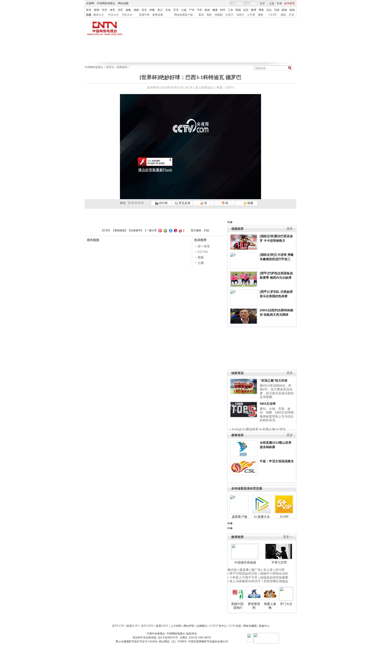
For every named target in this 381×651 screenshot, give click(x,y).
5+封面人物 (267, 429)
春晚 (128, 9)
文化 (168, 9)
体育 (112, 9)
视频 (201, 257)
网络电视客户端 (183, 14)
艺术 (176, 9)
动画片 (240, 14)
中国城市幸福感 (245, 562)
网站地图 (123, 3)
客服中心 (264, 625)
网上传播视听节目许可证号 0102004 (136, 641)
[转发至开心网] (159, 230)
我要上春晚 (270, 606)
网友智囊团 (250, 625)
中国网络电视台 (106, 3)
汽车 (199, 9)
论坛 (269, 9)
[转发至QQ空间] (164, 230)
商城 (238, 9)
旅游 (207, 9)
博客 (261, 9)
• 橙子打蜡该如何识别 (242, 573)
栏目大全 (113, 14)
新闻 (96, 9)
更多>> (288, 536)
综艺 (120, 9)
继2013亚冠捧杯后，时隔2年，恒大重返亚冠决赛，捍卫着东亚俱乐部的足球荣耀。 (277, 391)
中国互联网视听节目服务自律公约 (208, 641)
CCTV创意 (235, 625)
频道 (283, 14)
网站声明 (188, 625)
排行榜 (163, 203)
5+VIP (284, 516)
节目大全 (127, 14)
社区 (245, 9)
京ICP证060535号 (168, 637)
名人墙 (268, 569)
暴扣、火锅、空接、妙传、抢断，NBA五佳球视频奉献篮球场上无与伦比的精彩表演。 (277, 414)
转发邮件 (135, 230)
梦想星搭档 (254, 606)
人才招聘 (176, 625)
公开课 (251, 14)
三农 (230, 9)
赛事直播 (157, 14)
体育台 (110, 67)
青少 (160, 9)
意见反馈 (184, 203)
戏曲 (136, 9)
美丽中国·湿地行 (238, 606)
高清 (201, 14)
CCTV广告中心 (218, 625)
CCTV (273, 14)
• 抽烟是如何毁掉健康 (273, 577)
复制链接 (119, 230)
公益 (184, 9)
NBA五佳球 (268, 403)
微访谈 (232, 569)
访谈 (276, 9)
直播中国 (144, 14)
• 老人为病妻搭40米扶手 (244, 581)
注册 (271, 3)
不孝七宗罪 (279, 562)
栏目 (291, 14)
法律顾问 (201, 625)
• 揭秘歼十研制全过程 (273, 573)
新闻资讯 (122, 67)
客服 (279, 3)
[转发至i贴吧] (175, 230)
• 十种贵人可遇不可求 (243, 577)
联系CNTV (162, 625)
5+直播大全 (262, 516)
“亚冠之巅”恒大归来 (274, 380)
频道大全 (98, 14)
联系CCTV (133, 625)
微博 (253, 9)
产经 (191, 9)
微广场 (256, 569)
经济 (104, 9)
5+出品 (237, 429)
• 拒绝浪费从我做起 (275, 581)
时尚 (222, 9)
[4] (132, 202)
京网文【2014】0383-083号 (195, 637)
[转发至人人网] (170, 230)
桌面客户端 (239, 516)
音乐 (144, 9)
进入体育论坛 (204, 87)
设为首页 (289, 3)
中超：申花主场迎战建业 (277, 461)
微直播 (244, 569)
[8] (139, 202)
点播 (201, 263)
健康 (215, 9)
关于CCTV (118, 625)
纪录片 (229, 14)
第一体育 (204, 246)
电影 (209, 14)
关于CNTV (147, 625)
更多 (290, 228)
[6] (136, 202)
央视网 (90, 3)
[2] (129, 202)
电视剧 (219, 14)
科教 (152, 9)
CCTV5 (203, 252)
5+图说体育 (250, 429)
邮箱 (284, 9)
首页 (88, 9)
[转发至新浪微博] (180, 230)
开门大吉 (286, 604)
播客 (260, 14)
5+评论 (281, 429)
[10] (142, 202)
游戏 (292, 9)
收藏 (250, 203)
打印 (105, 230)
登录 (262, 3)
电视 (88, 14)
